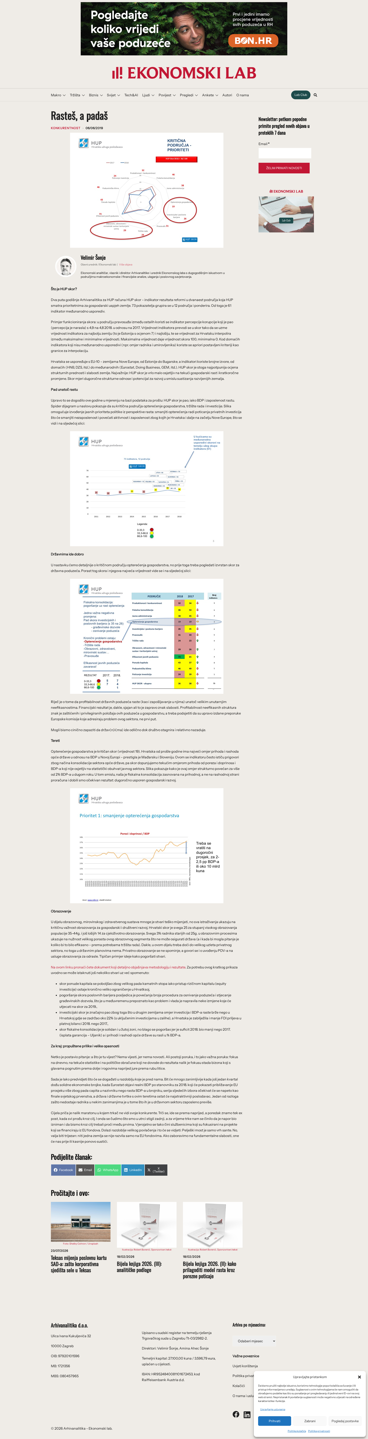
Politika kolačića (297, 1431)
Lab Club (301, 95)
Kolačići (239, 1386)
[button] (359, 1377)
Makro (56, 95)
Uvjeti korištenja (245, 1366)
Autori (227, 95)
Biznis (93, 95)
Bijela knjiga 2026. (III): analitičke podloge (139, 1266)
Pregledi (186, 95)
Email (264, 144)
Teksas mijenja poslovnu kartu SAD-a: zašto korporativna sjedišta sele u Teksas (79, 1264)
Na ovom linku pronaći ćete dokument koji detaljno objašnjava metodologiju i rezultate (118, 967)
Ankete (208, 95)
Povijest (165, 95)
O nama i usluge (245, 1396)
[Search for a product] (315, 95)
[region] (184, 28)
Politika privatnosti (319, 1431)
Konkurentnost (65, 128)
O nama (242, 95)
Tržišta (75, 95)
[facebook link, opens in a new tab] (236, 1414)
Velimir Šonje (93, 257)
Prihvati (274, 1421)
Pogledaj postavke (345, 1421)
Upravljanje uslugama (272, 1409)
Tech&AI (131, 95)
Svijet (111, 95)
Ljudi (146, 95)
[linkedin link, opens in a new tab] (247, 1414)
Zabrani (310, 1421)
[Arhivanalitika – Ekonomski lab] (184, 72)
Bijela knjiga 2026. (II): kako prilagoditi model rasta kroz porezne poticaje (209, 1270)
